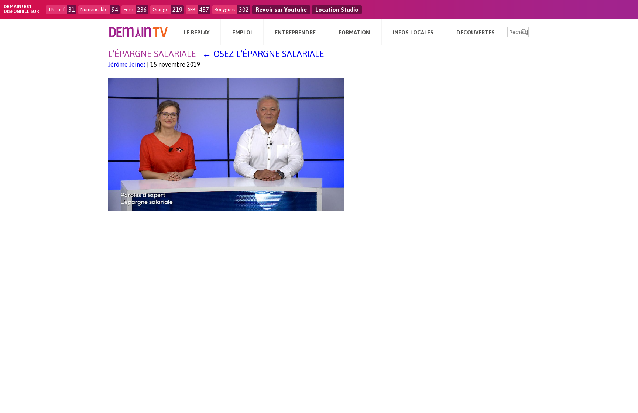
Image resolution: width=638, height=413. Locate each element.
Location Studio (337, 9)
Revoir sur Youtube (281, 9)
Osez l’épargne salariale (263, 54)
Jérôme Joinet (126, 64)
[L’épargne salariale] (226, 209)
